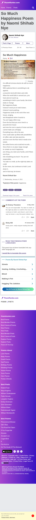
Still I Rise (4, 425)
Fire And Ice (5, 444)
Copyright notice (13, 455)
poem (5, 190)
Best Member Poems (8, 322)
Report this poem (28, 195)
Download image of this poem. (11, 195)
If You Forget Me (6, 430)
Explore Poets (6, 342)
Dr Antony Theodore (13, 205)
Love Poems (5, 353)
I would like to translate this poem (14, 253)
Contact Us (12, 457)
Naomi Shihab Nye (16, 35)
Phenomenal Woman (8, 422)
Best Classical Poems (8, 325)
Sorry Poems (5, 373)
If (1, 441)
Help (18, 457)
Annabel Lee (5, 436)
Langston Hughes (7, 399)
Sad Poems (5, 362)
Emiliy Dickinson (6, 402)
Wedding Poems (6, 367)
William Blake (5, 407)
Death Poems (5, 359)
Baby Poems (5, 356)
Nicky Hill (9, 223)
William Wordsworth (8, 413)
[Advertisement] (18, 502)
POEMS (4, 302)
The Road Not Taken (8, 427)
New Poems (5, 328)
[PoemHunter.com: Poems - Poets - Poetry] (10, 3)
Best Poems (5, 319)
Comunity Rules (7, 461)
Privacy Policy (18, 461)
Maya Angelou (6, 390)
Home (3, 7)
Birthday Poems (6, 365)
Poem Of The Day (7, 345)
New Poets (4, 331)
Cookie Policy (24, 455)
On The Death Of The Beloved (11, 447)
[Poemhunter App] (7, 451)
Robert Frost (5, 388)
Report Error (25, 457)
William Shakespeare (8, 393)
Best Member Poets (7, 333)
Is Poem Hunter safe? (24, 459)
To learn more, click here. (8, 517)
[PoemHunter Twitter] (18, 451)
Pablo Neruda (5, 396)
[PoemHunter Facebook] (14, 451)
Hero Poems (5, 376)
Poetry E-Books (6, 379)
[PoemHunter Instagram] (21, 451)
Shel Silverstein (6, 404)
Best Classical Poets (8, 336)
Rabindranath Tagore (8, 410)
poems (11, 190)
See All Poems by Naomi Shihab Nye (18, 289)
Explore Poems (6, 339)
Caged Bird (5, 439)
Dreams (3, 433)
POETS (11, 302)
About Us (4, 455)
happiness (18, 190)
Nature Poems (6, 370)
